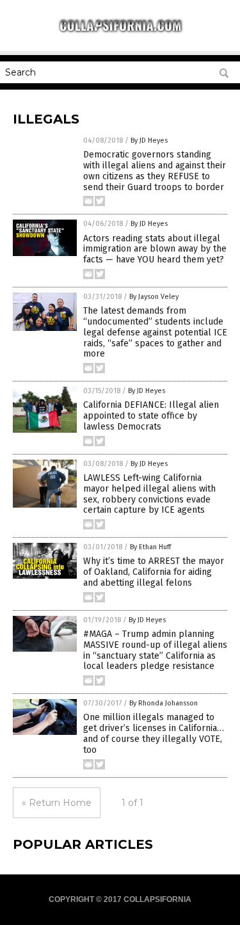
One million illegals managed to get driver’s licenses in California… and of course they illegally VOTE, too (153, 733)
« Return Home (57, 802)
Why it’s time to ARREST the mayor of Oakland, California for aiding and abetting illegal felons (153, 572)
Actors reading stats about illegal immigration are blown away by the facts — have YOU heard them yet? (155, 249)
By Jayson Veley (154, 297)
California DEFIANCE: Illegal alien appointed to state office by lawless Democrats (151, 415)
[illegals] (120, 31)
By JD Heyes (149, 140)
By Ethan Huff (150, 547)
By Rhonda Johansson (163, 703)
